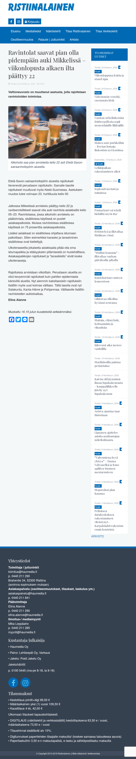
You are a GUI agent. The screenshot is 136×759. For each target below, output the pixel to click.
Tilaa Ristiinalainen (78, 31)
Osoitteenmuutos (22, 39)
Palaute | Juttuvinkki (51, 39)
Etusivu (16, 31)
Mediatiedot (33, 31)
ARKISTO (97, 536)
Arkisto (74, 39)
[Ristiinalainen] (41, 7)
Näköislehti (53, 31)
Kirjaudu (33, 21)
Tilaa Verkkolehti (106, 31)
